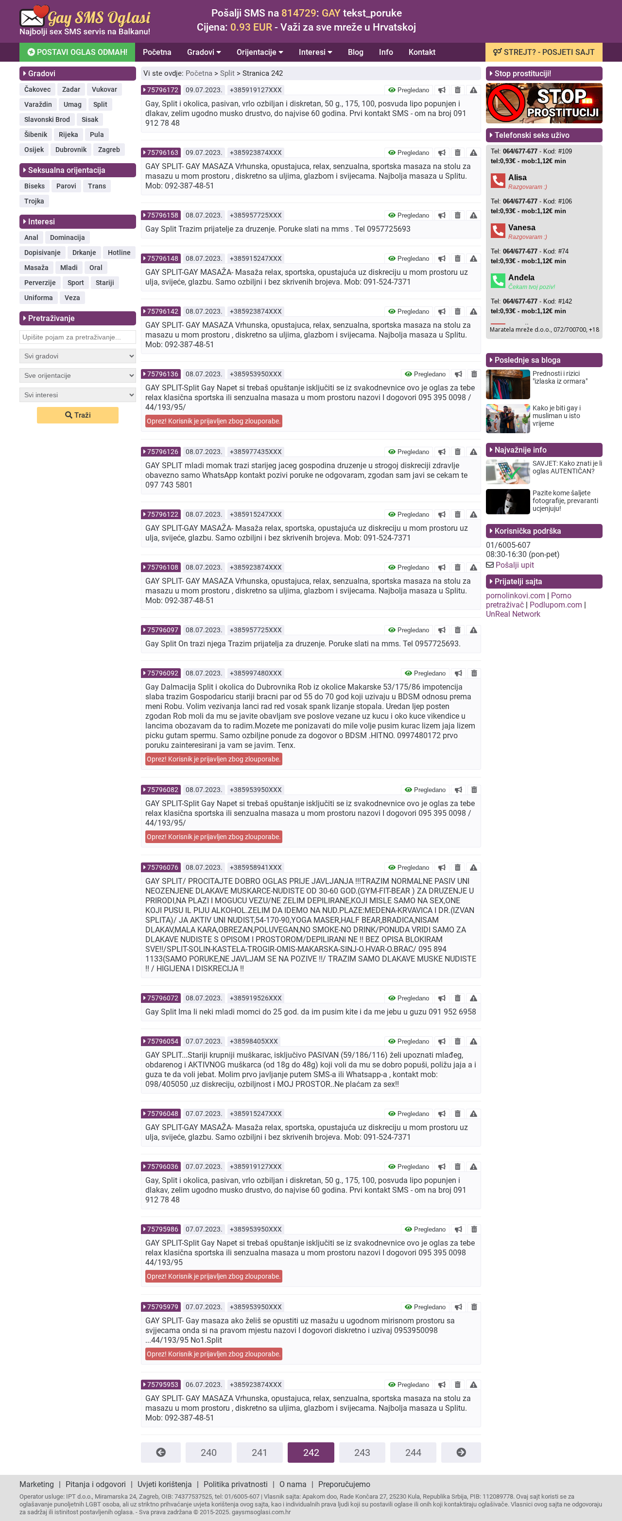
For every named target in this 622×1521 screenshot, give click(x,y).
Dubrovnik (70, 149)
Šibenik (35, 134)
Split (100, 104)
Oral (96, 267)
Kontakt (422, 52)
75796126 (162, 452)
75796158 (162, 215)
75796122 (162, 514)
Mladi (69, 267)
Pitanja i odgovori (96, 1484)
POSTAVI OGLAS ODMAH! (81, 52)
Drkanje (84, 252)
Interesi (313, 52)
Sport (76, 283)
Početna (157, 52)
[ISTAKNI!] (441, 90)
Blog (355, 52)
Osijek (34, 149)
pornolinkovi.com (515, 595)
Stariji (105, 283)
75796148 (162, 258)
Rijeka (68, 134)
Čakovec (37, 89)
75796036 (162, 1166)
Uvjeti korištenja (165, 1484)
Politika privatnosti (236, 1484)
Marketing (36, 1484)
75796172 (162, 90)
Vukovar (104, 89)
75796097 (162, 630)
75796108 (162, 567)
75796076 (162, 867)
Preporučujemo (344, 1484)
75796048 (162, 1113)
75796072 (162, 998)
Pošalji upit (515, 565)
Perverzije (40, 283)
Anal (31, 237)
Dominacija (67, 237)
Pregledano (412, 90)
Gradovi (201, 52)
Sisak (90, 119)
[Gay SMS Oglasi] (85, 33)
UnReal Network (513, 614)
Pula (97, 134)
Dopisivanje (42, 252)
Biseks (34, 186)
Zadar (71, 89)
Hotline (119, 252)
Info (386, 52)
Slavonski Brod (47, 119)
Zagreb (109, 149)
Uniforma (38, 298)
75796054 (162, 1041)
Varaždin (38, 104)
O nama (293, 1484)
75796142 (162, 311)
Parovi (66, 186)
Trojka (34, 201)
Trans (97, 186)
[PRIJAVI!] (473, 90)
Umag (73, 104)
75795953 (162, 1384)
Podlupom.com (556, 604)
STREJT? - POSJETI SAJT (548, 52)
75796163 (162, 152)
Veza (72, 298)
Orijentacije (257, 52)
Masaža (36, 267)
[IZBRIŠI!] (458, 90)
